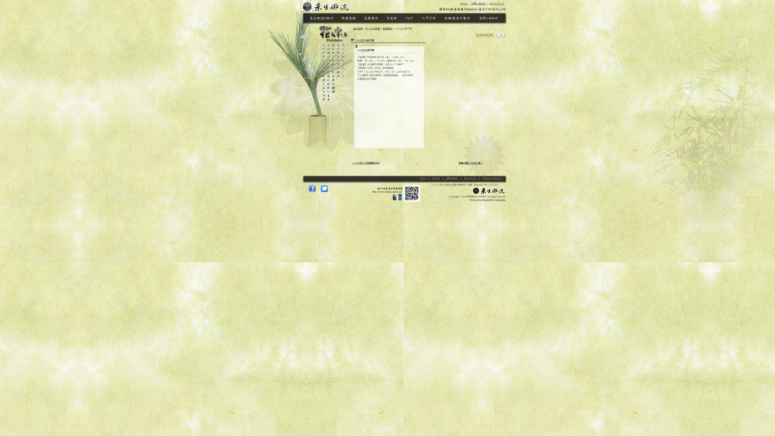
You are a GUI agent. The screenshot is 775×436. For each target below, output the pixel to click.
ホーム (463, 3)
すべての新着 (373, 28)
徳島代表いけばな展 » (470, 163)
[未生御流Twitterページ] (324, 188)
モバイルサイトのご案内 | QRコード (396, 193)
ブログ (409, 19)
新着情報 (349, 19)
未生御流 (325, 6)
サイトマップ (496, 3)
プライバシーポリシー (492, 178)
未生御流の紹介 (322, 19)
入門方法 (429, 19)
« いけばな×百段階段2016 (366, 163)
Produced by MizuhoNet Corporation (488, 200)
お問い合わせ (478, 3)
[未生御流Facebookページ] (312, 188)
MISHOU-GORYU (477, 196)
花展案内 (371, 19)
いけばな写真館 (392, 19)
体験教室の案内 (456, 19)
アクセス (436, 178)
